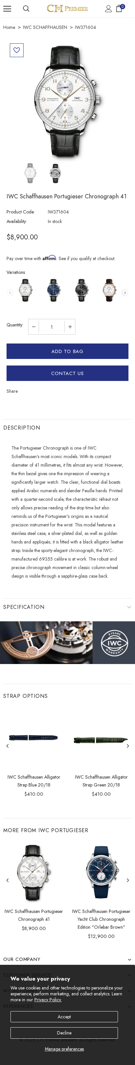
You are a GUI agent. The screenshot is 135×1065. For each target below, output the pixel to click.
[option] (67, 101)
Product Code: (21, 212)
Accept (64, 1016)
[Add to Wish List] (17, 50)
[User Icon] (108, 8)
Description (21, 428)
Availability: (17, 221)
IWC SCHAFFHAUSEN (45, 27)
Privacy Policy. (48, 999)
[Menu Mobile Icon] (7, 9)
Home (9, 27)
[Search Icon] (26, 9)
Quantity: (15, 325)
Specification (23, 607)
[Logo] (67, 8)
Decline (64, 1033)
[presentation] (125, 292)
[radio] (25, 290)
